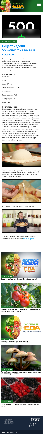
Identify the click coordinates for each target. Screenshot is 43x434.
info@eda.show (35, 424)
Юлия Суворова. (28, 239)
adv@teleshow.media (33, 426)
